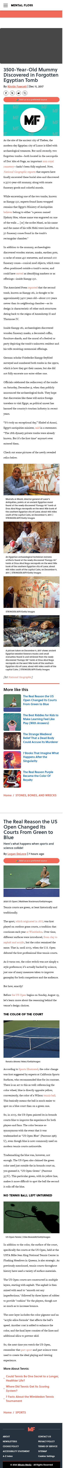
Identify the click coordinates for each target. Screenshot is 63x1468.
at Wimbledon (34, 932)
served (19, 273)
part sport (26, 1350)
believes (8, 212)
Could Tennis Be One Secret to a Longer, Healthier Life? (32, 1378)
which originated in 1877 (29, 921)
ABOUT (6, 1436)
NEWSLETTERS (10, 1441)
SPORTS (20, 1412)
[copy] (24, 93)
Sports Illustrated (28, 1069)
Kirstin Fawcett (17, 86)
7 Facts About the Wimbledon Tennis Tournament (30, 1399)
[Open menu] (6, 5)
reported (32, 287)
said (37, 428)
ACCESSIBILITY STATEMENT (16, 1451)
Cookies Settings (46, 1456)
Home (8, 795)
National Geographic (19, 677)
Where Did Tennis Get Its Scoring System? (27, 1388)
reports (20, 172)
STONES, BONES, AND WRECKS (36, 795)
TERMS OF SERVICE (47, 1446)
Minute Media (24, 1464)
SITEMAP (42, 1451)
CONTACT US (44, 1436)
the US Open (19, 995)
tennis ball (49, 1095)
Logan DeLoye (17, 854)
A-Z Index (8, 1456)
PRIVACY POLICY (46, 1441)
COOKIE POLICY (11, 1446)
